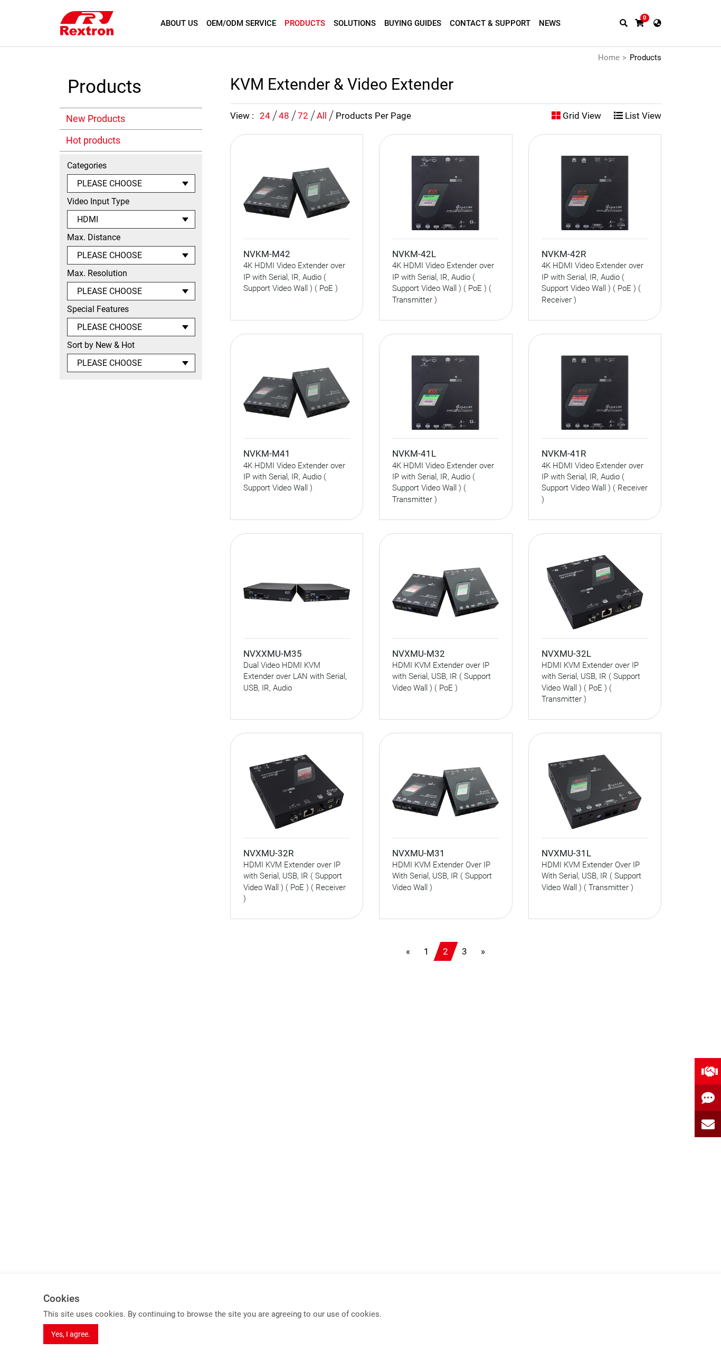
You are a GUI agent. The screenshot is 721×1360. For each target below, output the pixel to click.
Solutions (355, 23)
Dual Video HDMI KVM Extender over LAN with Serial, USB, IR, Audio (295, 676)
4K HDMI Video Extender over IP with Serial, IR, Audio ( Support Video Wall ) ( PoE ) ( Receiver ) (592, 282)
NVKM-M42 (266, 254)
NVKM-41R (564, 453)
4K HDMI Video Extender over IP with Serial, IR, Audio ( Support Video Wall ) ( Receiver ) (595, 482)
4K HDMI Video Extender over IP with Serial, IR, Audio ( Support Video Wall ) (294, 477)
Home (609, 57)
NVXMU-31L (566, 853)
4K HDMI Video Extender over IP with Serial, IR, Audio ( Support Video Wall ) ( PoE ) (294, 277)
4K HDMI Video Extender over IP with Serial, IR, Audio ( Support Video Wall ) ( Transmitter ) (443, 482)
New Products (95, 118)
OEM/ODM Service (241, 23)
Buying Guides (412, 23)
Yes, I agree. (70, 1334)
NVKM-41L (414, 453)
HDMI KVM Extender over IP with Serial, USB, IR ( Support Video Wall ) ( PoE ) (441, 676)
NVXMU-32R (268, 853)
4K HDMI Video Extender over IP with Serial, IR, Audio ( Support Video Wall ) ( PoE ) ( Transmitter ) (443, 282)
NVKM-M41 (266, 453)
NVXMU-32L (566, 653)
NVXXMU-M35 (272, 653)
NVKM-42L (414, 254)
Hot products (93, 140)
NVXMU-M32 (418, 653)
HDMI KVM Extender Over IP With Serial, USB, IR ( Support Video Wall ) (442, 876)
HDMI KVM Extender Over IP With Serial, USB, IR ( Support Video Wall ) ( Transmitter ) (591, 876)
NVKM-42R (564, 254)
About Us (179, 23)
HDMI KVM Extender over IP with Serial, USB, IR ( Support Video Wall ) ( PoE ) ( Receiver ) (294, 881)
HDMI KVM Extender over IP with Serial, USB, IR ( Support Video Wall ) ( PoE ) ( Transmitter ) (591, 682)
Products (645, 57)
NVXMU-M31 (418, 853)
